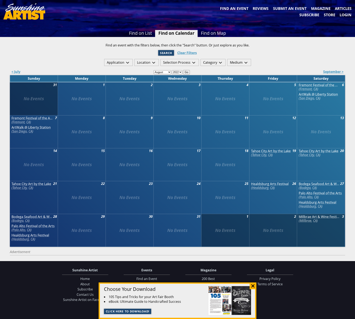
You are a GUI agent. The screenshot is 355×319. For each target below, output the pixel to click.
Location (143, 62)
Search (166, 53)
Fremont (306, 89)
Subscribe (309, 14)
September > (333, 72)
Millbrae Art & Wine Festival (319, 217)
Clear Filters (187, 53)
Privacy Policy (269, 278)
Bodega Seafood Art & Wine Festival (319, 184)
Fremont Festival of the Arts (319, 85)
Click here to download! (128, 311)
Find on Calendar (176, 33)
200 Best (208, 278)
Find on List (140, 33)
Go (186, 72)
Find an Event (234, 8)
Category (210, 62)
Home (85, 278)
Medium (236, 62)
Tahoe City (259, 155)
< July (16, 72)
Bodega (305, 187)
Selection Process (176, 62)
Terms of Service (270, 284)
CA (315, 89)
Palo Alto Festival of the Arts (320, 193)
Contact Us (85, 294)
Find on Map (213, 33)
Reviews (261, 8)
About (85, 284)
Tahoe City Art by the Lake (271, 151)
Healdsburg (260, 187)
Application (115, 62)
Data (350, 315)
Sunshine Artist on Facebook (85, 299)
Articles (343, 8)
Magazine (321, 8)
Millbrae (305, 220)
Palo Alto (306, 197)
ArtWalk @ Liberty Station (318, 94)
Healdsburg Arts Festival (270, 184)
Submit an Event (290, 8)
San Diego (307, 98)
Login (346, 14)
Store (329, 14)
